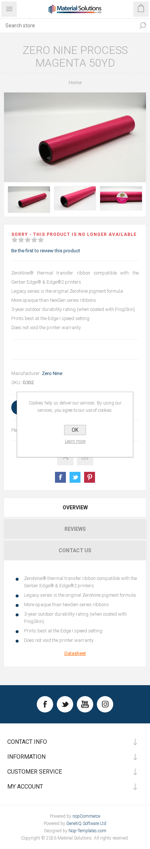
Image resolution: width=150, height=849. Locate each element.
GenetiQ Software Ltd (86, 823)
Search (142, 25)
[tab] (75, 507)
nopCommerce (86, 816)
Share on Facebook (60, 477)
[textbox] (67, 25)
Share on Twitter (75, 477)
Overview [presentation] (75, 507)
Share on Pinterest (89, 477)
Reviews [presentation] (75, 529)
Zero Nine (52, 373)
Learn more (75, 441)
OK (75, 430)
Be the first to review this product (45, 250)
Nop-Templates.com (87, 830)
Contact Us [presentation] (75, 550)
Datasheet (75, 653)
